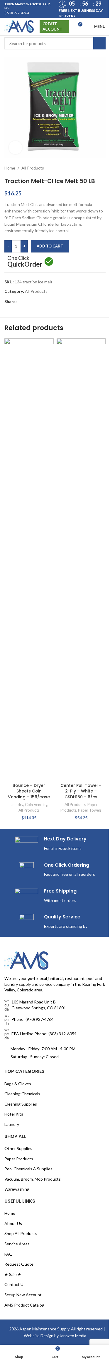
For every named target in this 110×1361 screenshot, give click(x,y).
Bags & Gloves (17, 986)
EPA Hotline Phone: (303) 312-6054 (44, 936)
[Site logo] (19, 26)
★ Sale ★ (12, 1176)
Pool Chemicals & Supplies (28, 1071)
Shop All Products (20, 1136)
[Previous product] (83, 163)
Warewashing (16, 1091)
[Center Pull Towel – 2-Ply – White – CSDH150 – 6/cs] (77, 357)
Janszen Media (80, 1238)
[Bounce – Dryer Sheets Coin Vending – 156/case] (27, 357)
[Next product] (97, 163)
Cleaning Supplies (20, 1006)
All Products (32, 163)
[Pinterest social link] (34, 297)
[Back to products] (90, 163)
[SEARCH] (95, 43)
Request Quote (18, 1166)
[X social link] (27, 297)
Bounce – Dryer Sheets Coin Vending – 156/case (28, 395)
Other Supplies (18, 1050)
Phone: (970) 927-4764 (32, 921)
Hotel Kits (13, 1016)
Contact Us (15, 1186)
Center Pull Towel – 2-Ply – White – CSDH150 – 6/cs (77, 392)
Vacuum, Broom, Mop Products (32, 1081)
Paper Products (18, 1061)
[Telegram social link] (48, 297)
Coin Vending (35, 411)
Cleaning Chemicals (22, 996)
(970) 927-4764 (16, 13)
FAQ (8, 1156)
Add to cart (50, 241)
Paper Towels (86, 411)
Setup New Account (23, 1197)
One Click (25, 257)
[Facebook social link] (20, 297)
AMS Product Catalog (24, 1207)
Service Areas (17, 1146)
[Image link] (26, 862)
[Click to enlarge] (15, 143)
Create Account (52, 26)
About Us (13, 1126)
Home (9, 163)
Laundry (15, 411)
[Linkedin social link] (41, 297)
